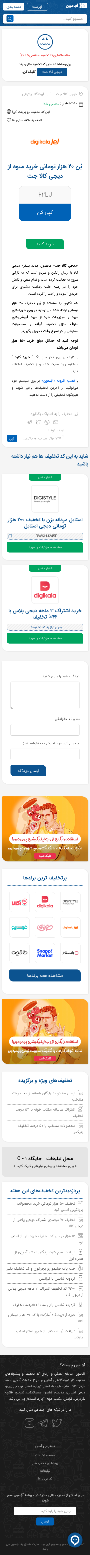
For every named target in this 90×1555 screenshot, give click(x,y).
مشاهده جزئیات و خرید (45, 547)
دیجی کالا (78, 1386)
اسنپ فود (25, 1386)
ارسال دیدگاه (28, 771)
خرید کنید (45, 244)
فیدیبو (20, 1392)
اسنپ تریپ (42, 1386)
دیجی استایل (76, 1392)
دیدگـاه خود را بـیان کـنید (61, 676)
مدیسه (59, 1392)
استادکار (31, 1398)
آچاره (41, 1398)
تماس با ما (45, 1478)
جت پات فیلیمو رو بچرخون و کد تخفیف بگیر (41, 1269)
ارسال (45, 1521)
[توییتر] (38, 423)
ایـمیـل (51, 743)
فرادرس (79, 1398)
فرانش (68, 1398)
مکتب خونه (54, 1398)
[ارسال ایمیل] (55, 423)
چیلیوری (11, 1386)
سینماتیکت (34, 1392)
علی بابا (57, 1386)
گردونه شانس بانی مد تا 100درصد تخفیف (44, 1305)
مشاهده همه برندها (45, 975)
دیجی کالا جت (52, 72)
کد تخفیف (33, 1373)
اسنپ (66, 1386)
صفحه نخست (45, 1455)
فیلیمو (48, 1392)
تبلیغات (45, 1470)
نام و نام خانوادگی (67, 719)
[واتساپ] (47, 423)
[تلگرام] (29, 423)
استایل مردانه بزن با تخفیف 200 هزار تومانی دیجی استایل (45, 522)
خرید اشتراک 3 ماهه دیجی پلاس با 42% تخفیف (45, 614)
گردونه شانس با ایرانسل (57, 1279)
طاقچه (9, 1392)
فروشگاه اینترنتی (33, 94)
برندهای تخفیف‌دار (45, 1463)
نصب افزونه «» (58, 380)
